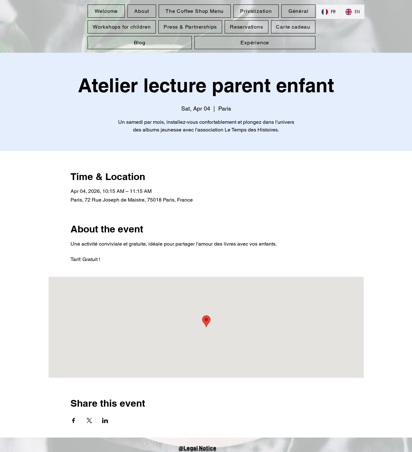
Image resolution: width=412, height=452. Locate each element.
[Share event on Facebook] (73, 420)
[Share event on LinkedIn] (105, 420)
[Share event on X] (89, 420)
